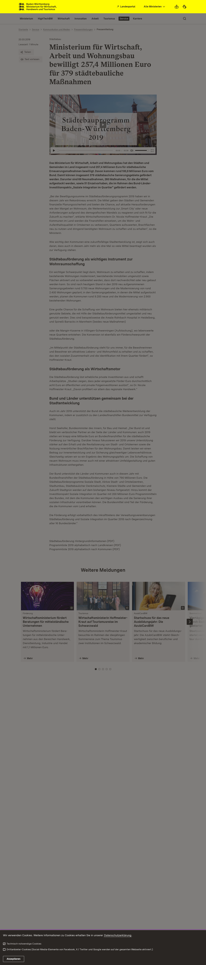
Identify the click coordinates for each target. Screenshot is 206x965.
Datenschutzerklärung (117, 935)
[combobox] (155, 7)
